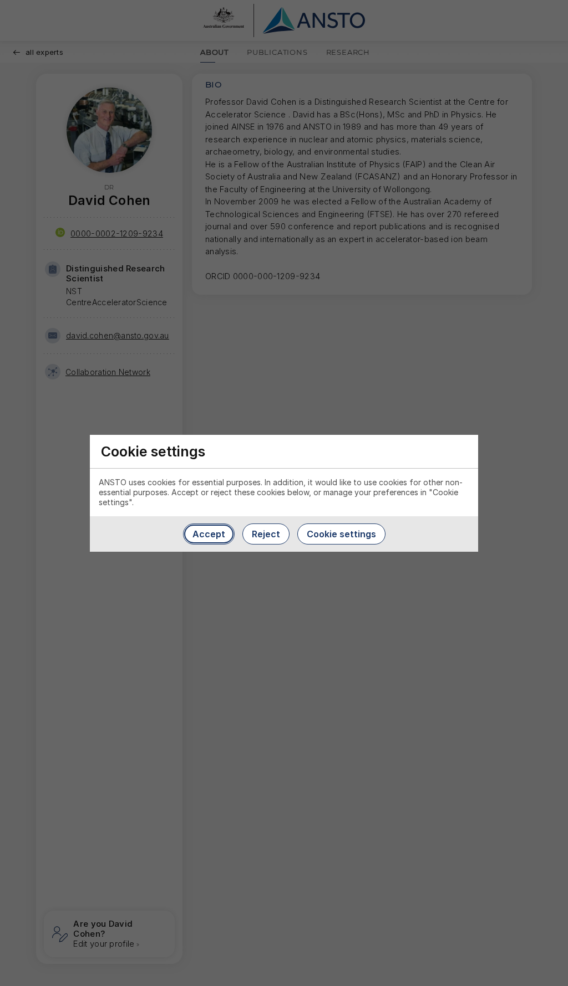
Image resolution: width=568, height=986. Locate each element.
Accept (208, 534)
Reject (266, 534)
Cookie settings (341, 534)
